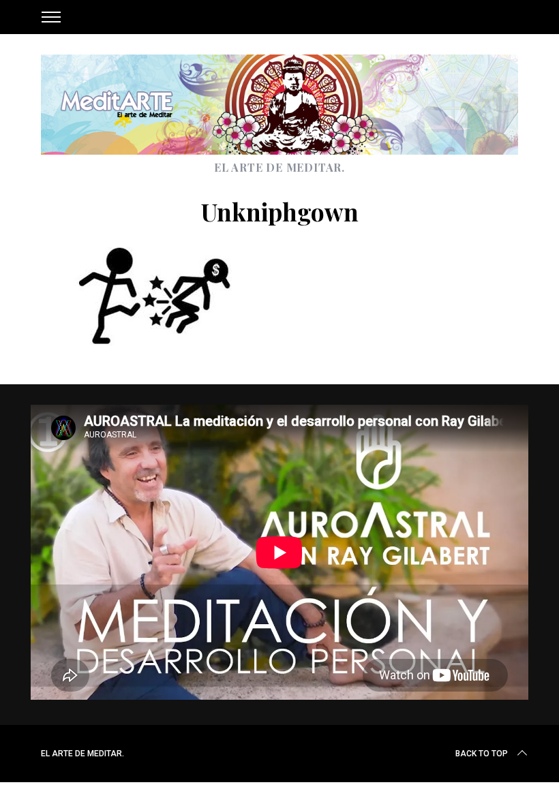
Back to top (481, 753)
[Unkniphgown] (160, 341)
